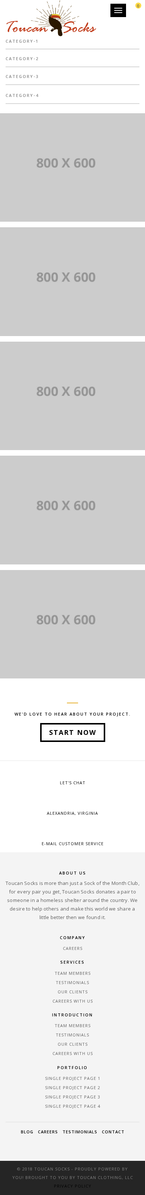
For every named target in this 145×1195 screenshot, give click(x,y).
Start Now (72, 732)
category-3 (22, 76)
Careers (73, 948)
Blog (27, 1131)
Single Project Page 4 (72, 1106)
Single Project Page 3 (72, 1097)
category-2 (22, 58)
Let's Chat (73, 782)
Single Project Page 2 (72, 1087)
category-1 (22, 41)
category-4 (22, 95)
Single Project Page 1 (72, 1078)
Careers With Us (72, 1001)
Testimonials (72, 982)
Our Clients (73, 991)
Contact (113, 1131)
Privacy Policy (72, 1186)
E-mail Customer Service (73, 843)
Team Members (73, 973)
